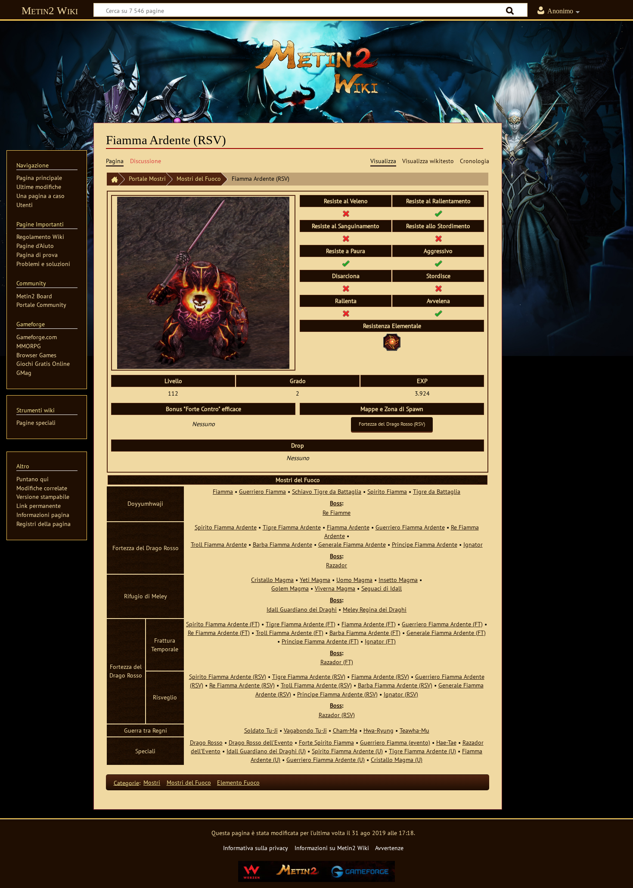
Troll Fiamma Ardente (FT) (289, 632)
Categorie (126, 782)
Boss (336, 503)
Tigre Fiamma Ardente (292, 527)
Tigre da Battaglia (436, 491)
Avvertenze (389, 848)
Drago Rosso (206, 742)
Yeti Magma (315, 579)
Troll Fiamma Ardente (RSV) (316, 685)
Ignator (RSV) (401, 694)
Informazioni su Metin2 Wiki (332, 848)
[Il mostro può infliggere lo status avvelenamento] (438, 313)
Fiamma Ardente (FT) (368, 624)
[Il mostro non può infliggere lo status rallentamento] (345, 313)
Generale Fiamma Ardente (352, 544)
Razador (336, 565)
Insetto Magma (398, 579)
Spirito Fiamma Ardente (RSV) (227, 676)
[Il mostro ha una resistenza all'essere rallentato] (438, 213)
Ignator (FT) (380, 641)
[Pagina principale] (112, 179)
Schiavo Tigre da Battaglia (326, 491)
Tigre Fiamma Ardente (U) (422, 751)
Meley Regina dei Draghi (374, 609)
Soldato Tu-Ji (261, 730)
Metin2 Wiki (50, 10)
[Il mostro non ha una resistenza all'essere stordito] (438, 238)
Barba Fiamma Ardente (282, 544)
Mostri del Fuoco (199, 178)
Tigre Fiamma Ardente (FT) (300, 624)
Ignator (473, 544)
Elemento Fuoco (238, 782)
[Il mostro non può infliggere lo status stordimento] (438, 288)
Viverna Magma (335, 588)
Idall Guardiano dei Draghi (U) (266, 751)
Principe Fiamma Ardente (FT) (320, 641)
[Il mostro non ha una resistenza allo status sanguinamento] (345, 238)
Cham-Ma (345, 730)
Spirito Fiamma (387, 491)
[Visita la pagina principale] (316, 66)
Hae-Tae (446, 742)
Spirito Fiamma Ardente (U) (347, 751)
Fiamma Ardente (348, 527)
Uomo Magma (354, 579)
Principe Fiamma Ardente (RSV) (337, 694)
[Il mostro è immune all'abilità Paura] (345, 263)
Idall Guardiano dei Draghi (302, 609)
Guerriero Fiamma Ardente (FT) (442, 624)
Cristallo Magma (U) (396, 759)
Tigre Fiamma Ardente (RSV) (308, 676)
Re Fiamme (337, 512)
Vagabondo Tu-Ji (305, 730)
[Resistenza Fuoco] (391, 341)
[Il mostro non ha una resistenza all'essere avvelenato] (345, 213)
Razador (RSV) (337, 715)
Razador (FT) (336, 662)
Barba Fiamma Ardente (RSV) (395, 685)
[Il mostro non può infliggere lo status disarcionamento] (345, 288)
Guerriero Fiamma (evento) (395, 742)
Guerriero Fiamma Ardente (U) (325, 759)
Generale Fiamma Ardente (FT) (446, 632)
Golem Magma (290, 588)
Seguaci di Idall (381, 588)
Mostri (151, 782)
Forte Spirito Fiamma (326, 742)
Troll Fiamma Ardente (219, 544)
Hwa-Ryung (378, 730)
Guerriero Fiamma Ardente (410, 527)
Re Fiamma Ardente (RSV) (242, 685)
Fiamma (223, 491)
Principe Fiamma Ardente (424, 544)
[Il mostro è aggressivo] (438, 263)
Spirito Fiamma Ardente (226, 527)
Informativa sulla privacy (255, 848)
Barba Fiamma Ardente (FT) (364, 632)
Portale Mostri (147, 178)
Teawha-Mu (414, 730)
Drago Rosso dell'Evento (261, 742)
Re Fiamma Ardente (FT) (219, 632)
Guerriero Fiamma (262, 491)
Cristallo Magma (272, 579)
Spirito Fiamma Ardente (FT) (223, 624)
